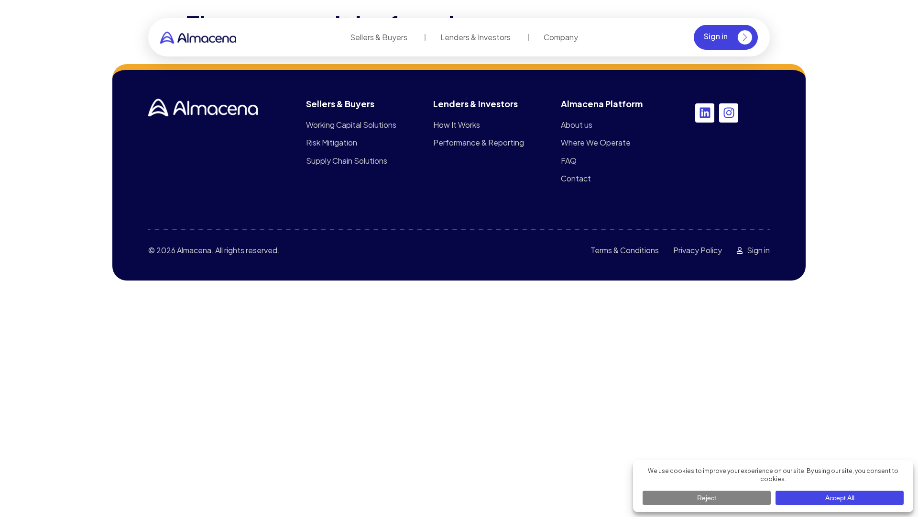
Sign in (716, 36)
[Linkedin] (704, 113)
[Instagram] (728, 113)
